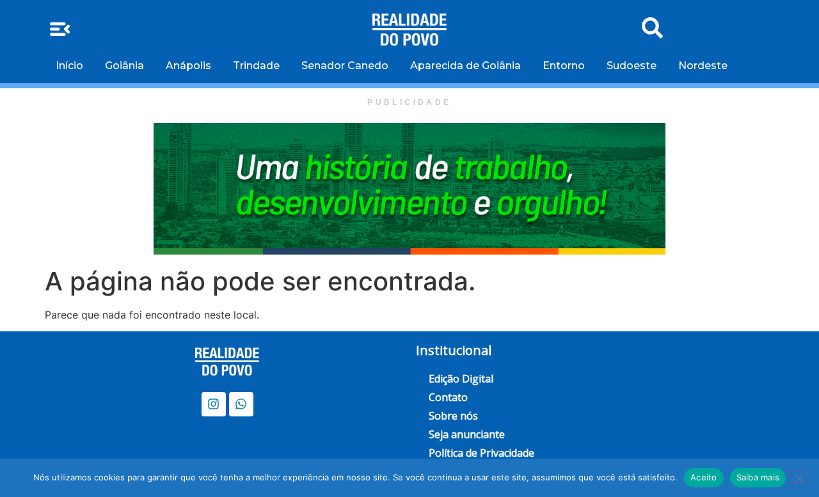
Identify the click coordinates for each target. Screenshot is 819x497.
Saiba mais (758, 477)
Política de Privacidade (481, 453)
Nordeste (703, 65)
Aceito (703, 477)
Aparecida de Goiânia (465, 65)
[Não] (798, 477)
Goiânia (124, 65)
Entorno (564, 65)
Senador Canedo (344, 65)
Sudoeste (631, 65)
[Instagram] (214, 404)
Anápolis (188, 65)
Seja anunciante (467, 434)
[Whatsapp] (241, 404)
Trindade (256, 65)
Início (69, 65)
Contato (448, 397)
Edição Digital (461, 379)
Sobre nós (453, 416)
